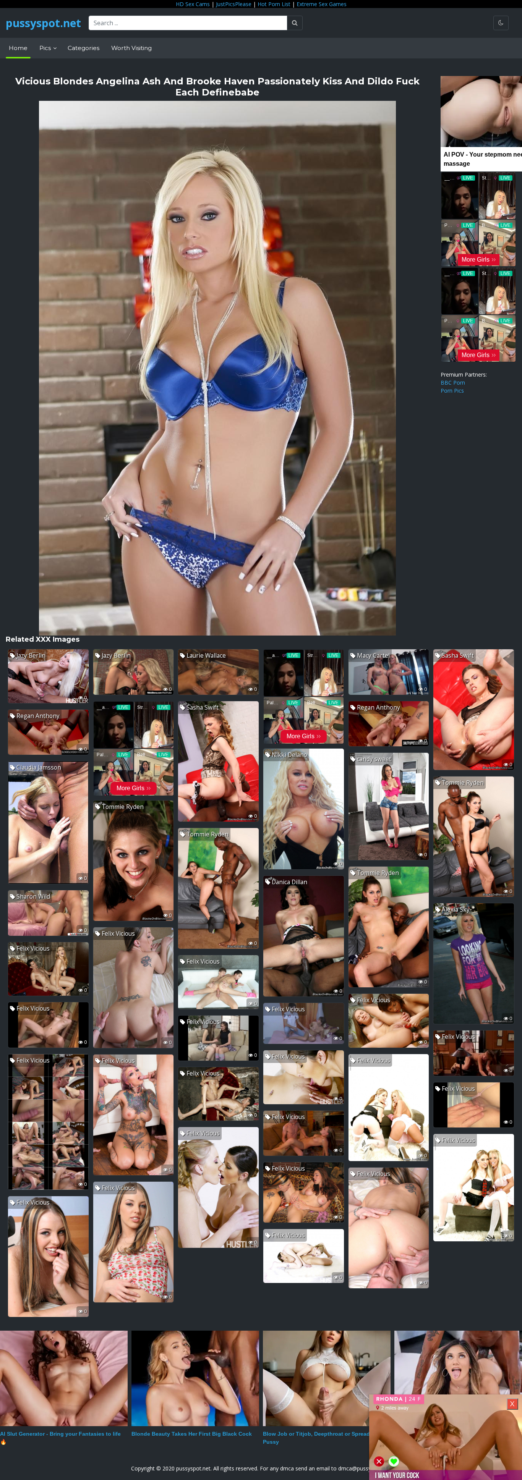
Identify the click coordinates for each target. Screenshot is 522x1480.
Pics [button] (45, 48)
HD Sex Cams (193, 4)
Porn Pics (452, 390)
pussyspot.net (43, 23)
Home (18, 48)
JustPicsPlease (233, 4)
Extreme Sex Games (322, 4)
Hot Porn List (274, 4)
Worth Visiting (131, 48)
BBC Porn (453, 382)
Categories (83, 48)
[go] (295, 23)
